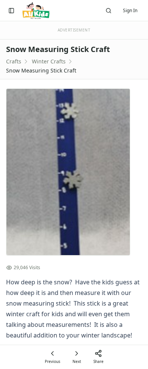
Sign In (130, 10)
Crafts (13, 61)
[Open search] (108, 10)
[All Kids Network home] (35, 11)
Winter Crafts (49, 61)
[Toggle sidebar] (11, 10)
